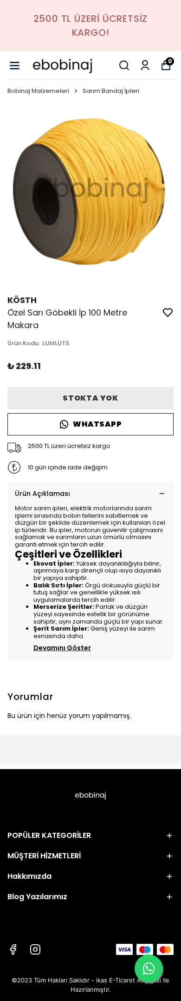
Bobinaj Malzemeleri (38, 90)
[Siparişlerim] (145, 65)
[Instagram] (35, 949)
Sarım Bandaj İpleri (111, 90)
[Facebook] (13, 949)
